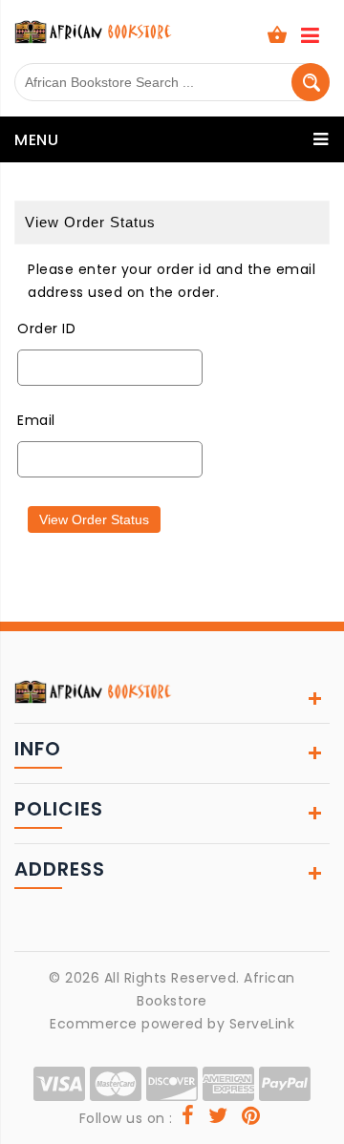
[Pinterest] (251, 1118)
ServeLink (262, 1023)
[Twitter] (218, 1118)
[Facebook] (188, 1118)
